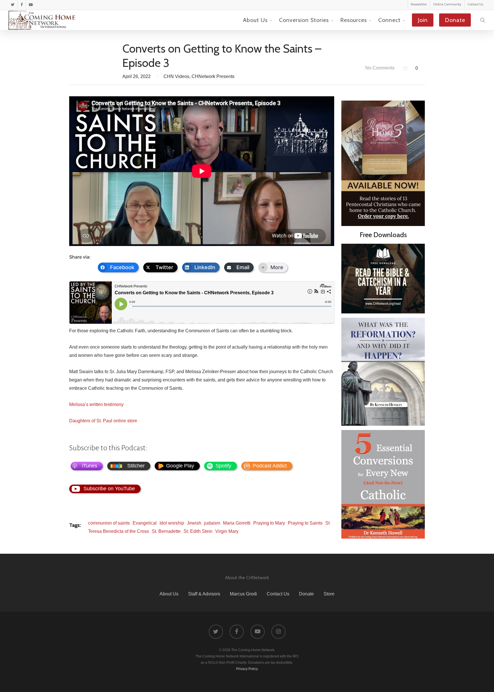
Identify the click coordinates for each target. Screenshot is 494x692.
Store (329, 593)
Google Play (180, 466)
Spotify (223, 466)
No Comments (379, 67)
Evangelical (145, 523)
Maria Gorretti (236, 523)
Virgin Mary (226, 531)
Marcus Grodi (243, 593)
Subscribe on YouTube (109, 488)
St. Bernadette (166, 531)
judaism (212, 523)
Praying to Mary (269, 523)
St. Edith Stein (198, 531)
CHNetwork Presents (213, 76)
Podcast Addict (270, 466)
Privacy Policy (247, 669)
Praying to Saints (305, 523)
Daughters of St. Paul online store (103, 420)
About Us (169, 593)
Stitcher (136, 466)
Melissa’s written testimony (96, 404)
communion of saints (109, 523)
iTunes (89, 466)
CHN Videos (176, 76)
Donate (306, 593)
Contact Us (278, 593)
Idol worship (172, 523)
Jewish (194, 523)
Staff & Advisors (204, 593)
